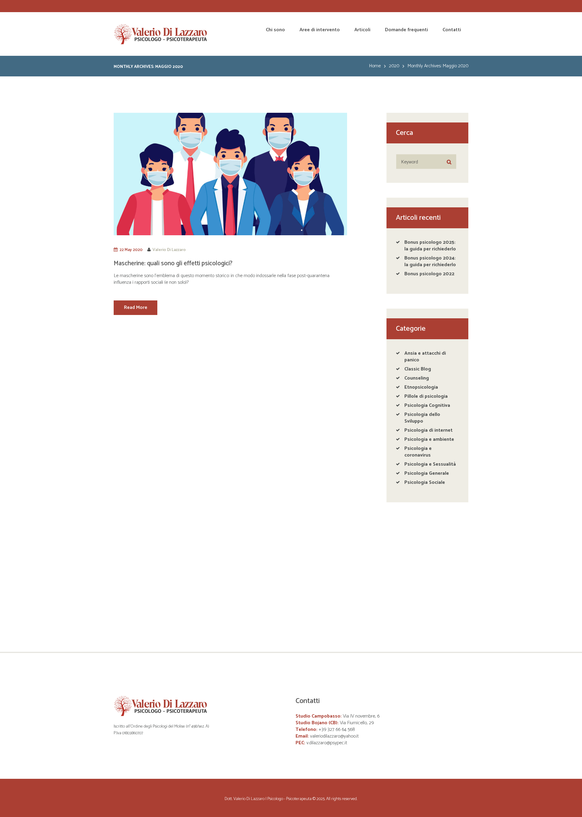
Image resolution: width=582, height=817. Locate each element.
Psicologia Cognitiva (427, 405)
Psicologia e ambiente (429, 439)
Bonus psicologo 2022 (429, 274)
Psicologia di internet (428, 430)
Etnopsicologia (421, 387)
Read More (135, 307)
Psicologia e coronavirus (418, 451)
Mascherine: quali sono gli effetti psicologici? (173, 263)
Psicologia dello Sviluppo (422, 417)
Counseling (416, 378)
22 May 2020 (130, 249)
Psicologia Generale (426, 473)
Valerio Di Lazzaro (169, 249)
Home (375, 66)
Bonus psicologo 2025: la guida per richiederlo (430, 245)
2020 (394, 66)
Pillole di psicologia (426, 396)
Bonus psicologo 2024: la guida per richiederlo (430, 261)
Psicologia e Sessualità (430, 464)
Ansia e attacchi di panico (425, 356)
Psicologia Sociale (424, 482)
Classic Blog (417, 369)
